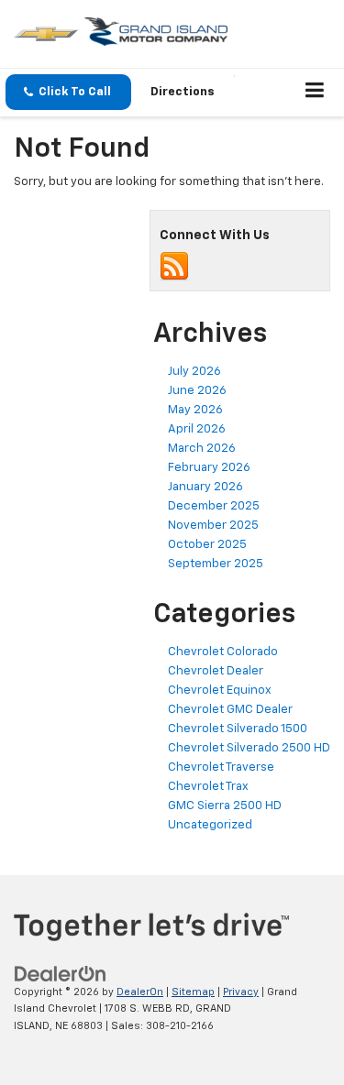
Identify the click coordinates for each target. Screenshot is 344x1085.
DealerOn (140, 992)
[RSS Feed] (174, 266)
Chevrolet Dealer (215, 671)
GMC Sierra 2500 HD (225, 806)
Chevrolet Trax (208, 787)
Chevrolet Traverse (221, 767)
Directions (182, 92)
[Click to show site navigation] (315, 92)
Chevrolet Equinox (220, 690)
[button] (68, 92)
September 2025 (215, 564)
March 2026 (202, 449)
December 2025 (214, 506)
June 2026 (197, 391)
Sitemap (193, 992)
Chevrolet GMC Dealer (230, 710)
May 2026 (195, 410)
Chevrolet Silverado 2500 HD (249, 748)
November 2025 (213, 526)
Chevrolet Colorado (223, 652)
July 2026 (194, 372)
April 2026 (197, 429)
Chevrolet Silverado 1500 (237, 729)
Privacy (241, 992)
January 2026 (205, 487)
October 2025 (207, 545)
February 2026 (209, 468)
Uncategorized (210, 825)
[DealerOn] (60, 974)
